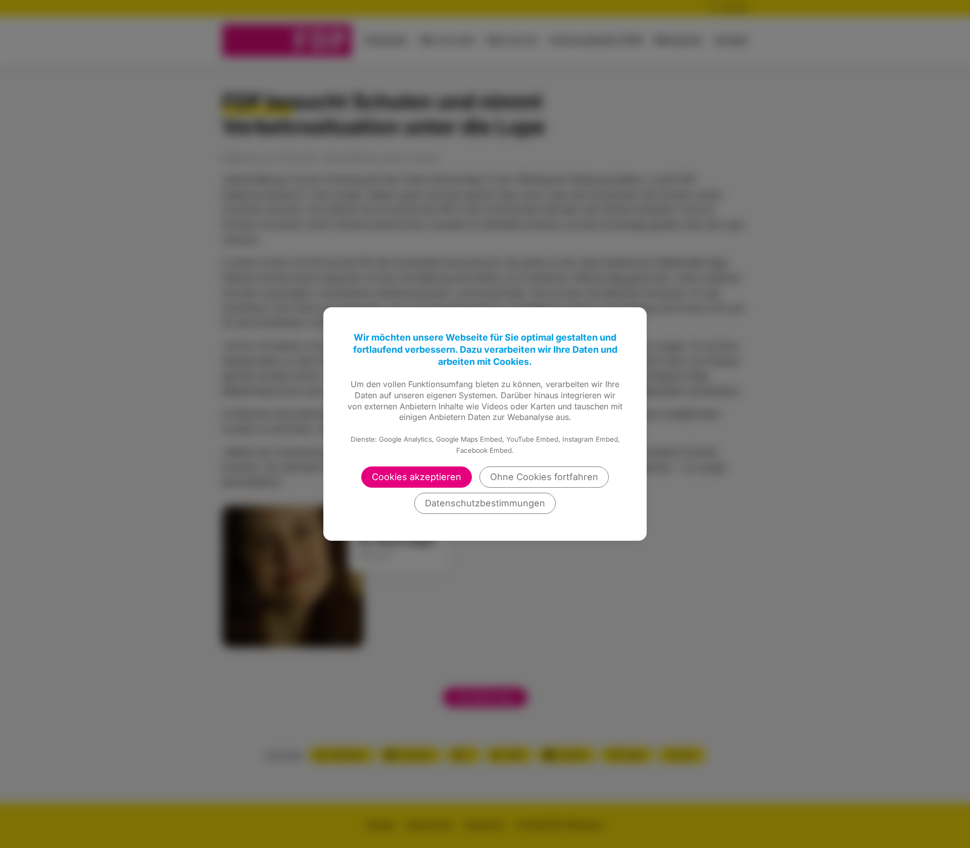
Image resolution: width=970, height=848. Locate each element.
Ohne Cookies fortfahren (544, 477)
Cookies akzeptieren (416, 477)
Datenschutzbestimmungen (485, 503)
